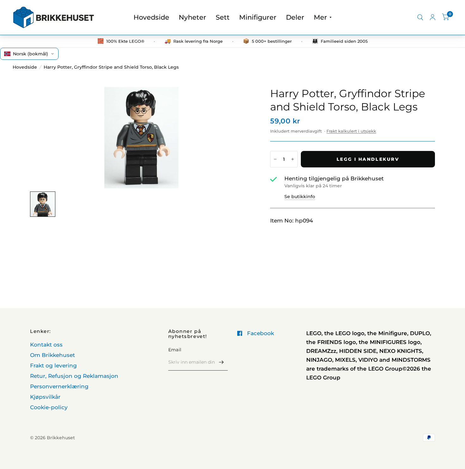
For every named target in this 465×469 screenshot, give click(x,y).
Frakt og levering (53, 365)
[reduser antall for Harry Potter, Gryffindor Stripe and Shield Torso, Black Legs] (275, 159)
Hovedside (151, 17)
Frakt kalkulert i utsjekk (351, 131)
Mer (320, 17)
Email (174, 350)
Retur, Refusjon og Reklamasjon (74, 376)
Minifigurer (257, 17)
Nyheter (192, 17)
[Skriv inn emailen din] (221, 362)
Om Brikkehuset (52, 355)
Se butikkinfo (299, 196)
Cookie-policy (49, 407)
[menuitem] (151, 17)
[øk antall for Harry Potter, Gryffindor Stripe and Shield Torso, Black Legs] (292, 159)
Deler (295, 17)
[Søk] (420, 17)
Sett (223, 17)
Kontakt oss (46, 344)
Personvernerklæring (59, 386)
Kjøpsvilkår (45, 397)
